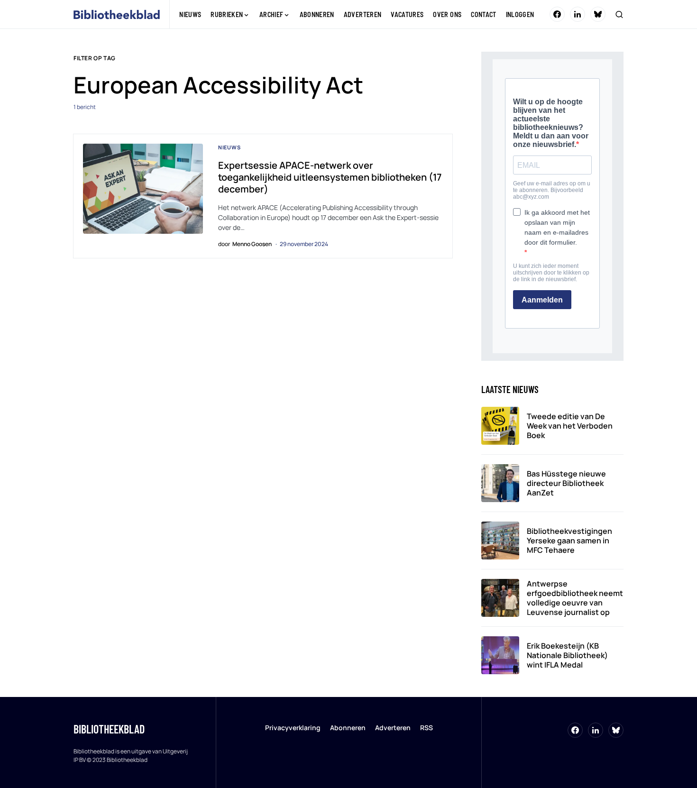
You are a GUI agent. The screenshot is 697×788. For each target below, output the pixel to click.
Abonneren (348, 727)
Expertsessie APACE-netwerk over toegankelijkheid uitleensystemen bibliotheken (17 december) (329, 177)
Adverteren (393, 727)
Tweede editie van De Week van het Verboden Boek (570, 425)
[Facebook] (557, 14)
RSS (426, 727)
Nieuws (229, 147)
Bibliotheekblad (109, 729)
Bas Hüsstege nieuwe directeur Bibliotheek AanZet (566, 483)
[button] (619, 14)
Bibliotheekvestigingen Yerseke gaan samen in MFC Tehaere (569, 540)
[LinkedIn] (577, 14)
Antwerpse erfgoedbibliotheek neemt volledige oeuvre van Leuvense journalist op (575, 597)
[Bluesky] (597, 14)
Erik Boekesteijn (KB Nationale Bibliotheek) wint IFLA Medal (567, 655)
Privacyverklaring (293, 727)
